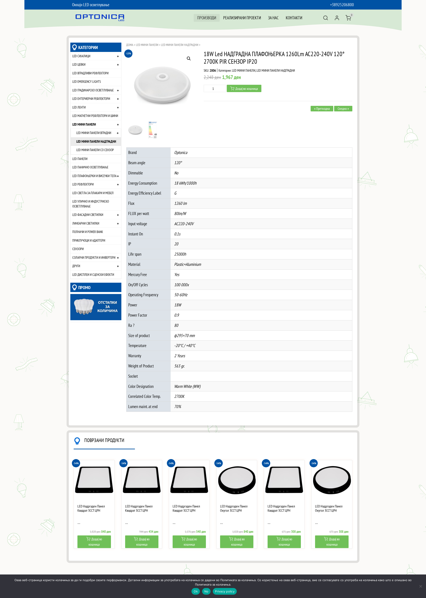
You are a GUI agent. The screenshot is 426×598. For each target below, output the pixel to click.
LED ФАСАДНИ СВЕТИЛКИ (87, 214)
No (206, 591)
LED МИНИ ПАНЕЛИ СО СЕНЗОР (95, 150)
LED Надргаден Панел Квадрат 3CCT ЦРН (91, 508)
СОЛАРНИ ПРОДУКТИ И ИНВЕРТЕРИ (93, 257)
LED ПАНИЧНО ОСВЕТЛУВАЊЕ (90, 167)
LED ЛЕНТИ (79, 107)
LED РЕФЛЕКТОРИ (83, 184)
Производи (206, 17)
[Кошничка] (348, 18)
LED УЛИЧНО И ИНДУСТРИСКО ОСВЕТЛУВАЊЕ (90, 203)
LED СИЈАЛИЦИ (81, 56)
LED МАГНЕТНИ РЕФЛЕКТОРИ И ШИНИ (95, 115)
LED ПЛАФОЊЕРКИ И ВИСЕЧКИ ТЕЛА (94, 176)
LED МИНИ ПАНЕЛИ (84, 124)
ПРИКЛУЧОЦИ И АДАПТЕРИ (88, 240)
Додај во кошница (246, 88)
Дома (129, 45)
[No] (420, 586)
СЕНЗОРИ (78, 249)
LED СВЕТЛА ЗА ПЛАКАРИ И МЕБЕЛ (93, 193)
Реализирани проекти (242, 17)
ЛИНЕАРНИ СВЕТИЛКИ (85, 223)
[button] (189, 59)
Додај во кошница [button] (95, 542)
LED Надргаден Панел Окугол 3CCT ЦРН (234, 508)
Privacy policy (225, 591)
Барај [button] (325, 18)
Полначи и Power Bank (87, 231)
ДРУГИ (76, 266)
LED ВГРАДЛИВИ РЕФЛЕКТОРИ (90, 73)
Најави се (337, 18)
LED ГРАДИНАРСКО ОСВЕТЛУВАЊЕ (93, 90)
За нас (273, 17)
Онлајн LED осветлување (90, 4)
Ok (196, 591)
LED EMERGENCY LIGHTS (86, 81)
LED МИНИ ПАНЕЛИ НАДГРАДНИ (96, 141)
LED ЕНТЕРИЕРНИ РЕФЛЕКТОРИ (91, 98)
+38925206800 (342, 4)
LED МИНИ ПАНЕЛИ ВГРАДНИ (93, 132)
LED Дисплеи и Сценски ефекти (93, 274)
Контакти (294, 17)
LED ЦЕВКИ (78, 64)
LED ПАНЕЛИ (79, 158)
